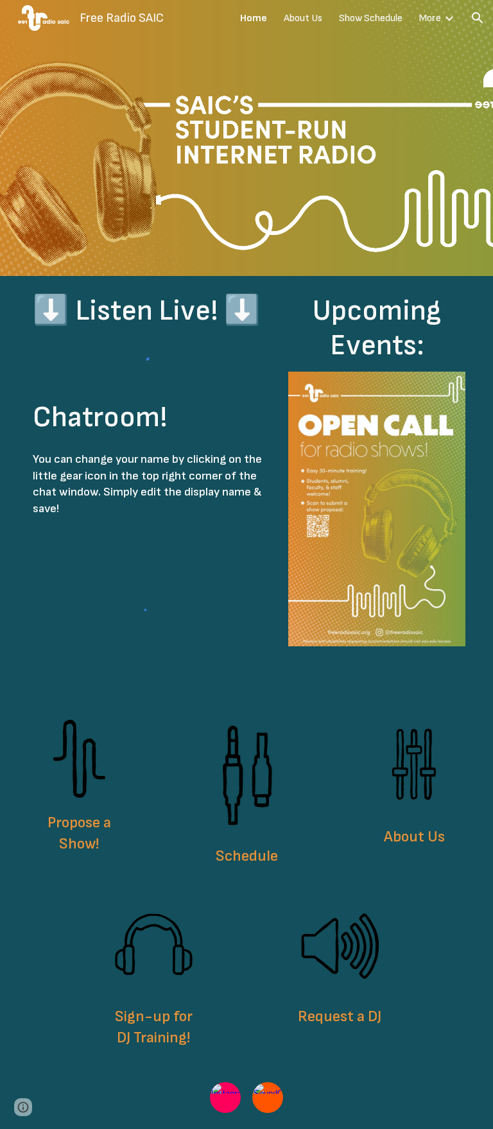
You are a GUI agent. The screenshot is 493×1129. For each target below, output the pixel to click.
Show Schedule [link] (370, 18)
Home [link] (253, 18)
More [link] (430, 18)
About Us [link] (303, 18)
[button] (477, 18)
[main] (154, 311)
